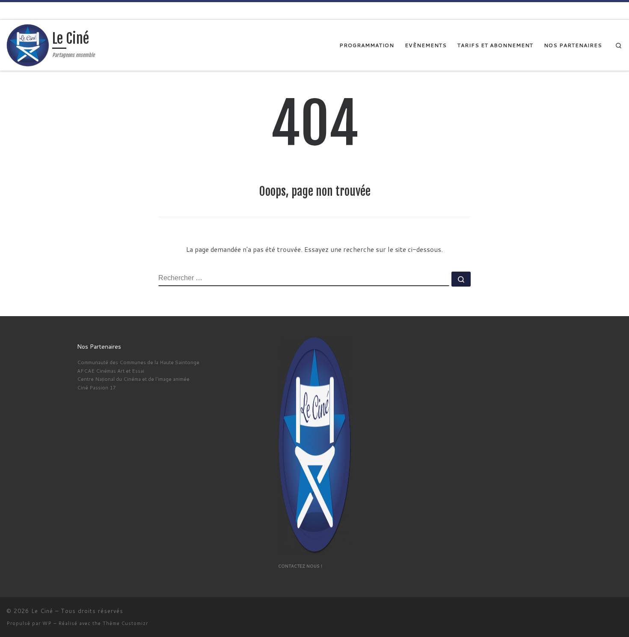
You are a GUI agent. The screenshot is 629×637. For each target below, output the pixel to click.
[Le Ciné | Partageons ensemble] (27, 44)
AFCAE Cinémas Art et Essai (110, 370)
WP (47, 623)
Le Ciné (42, 611)
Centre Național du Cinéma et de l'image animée (133, 379)
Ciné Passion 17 (96, 387)
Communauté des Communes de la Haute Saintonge (138, 362)
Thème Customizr (125, 623)
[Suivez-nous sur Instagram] (619, 10)
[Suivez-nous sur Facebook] (605, 10)
